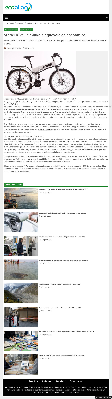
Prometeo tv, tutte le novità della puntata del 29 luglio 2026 (60, 308)
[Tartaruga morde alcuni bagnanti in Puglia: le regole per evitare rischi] (21, 269)
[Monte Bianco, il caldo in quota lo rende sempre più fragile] (21, 293)
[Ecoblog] (18, 7)
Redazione (33, 381)
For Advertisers (76, 381)
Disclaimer (46, 381)
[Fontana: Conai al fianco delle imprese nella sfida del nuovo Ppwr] (21, 364)
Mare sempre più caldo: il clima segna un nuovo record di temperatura (63, 189)
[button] (107, 17)
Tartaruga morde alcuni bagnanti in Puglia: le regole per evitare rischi (63, 260)
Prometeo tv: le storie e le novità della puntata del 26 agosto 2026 (62, 237)
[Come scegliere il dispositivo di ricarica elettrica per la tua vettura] (21, 222)
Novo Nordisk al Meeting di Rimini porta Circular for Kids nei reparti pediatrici (66, 332)
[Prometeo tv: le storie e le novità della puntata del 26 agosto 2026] (21, 246)
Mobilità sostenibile (11, 30)
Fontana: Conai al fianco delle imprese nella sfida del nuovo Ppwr (61, 355)
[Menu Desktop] (6, 17)
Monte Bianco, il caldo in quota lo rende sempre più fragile (59, 284)
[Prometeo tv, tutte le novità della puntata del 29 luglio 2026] (21, 317)
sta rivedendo (45, 129)
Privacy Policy (60, 381)
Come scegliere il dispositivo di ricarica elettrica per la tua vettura (62, 213)
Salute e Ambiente (26, 30)
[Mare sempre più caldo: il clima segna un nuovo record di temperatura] (21, 198)
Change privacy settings (103, 397)
